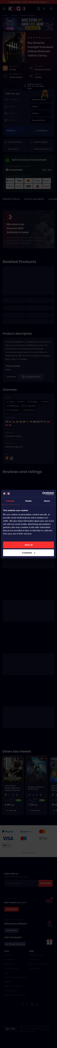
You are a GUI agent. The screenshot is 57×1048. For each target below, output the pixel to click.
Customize (27, 553)
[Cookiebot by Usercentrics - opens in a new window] (42, 493)
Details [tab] (28, 501)
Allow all (28, 545)
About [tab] (47, 501)
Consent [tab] (10, 501)
